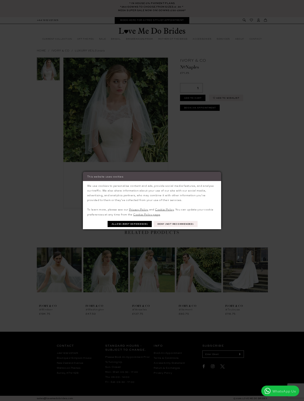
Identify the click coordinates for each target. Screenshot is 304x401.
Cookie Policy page (146, 214)
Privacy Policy (138, 209)
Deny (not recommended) (175, 223)
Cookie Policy (164, 209)
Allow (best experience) (130, 223)
